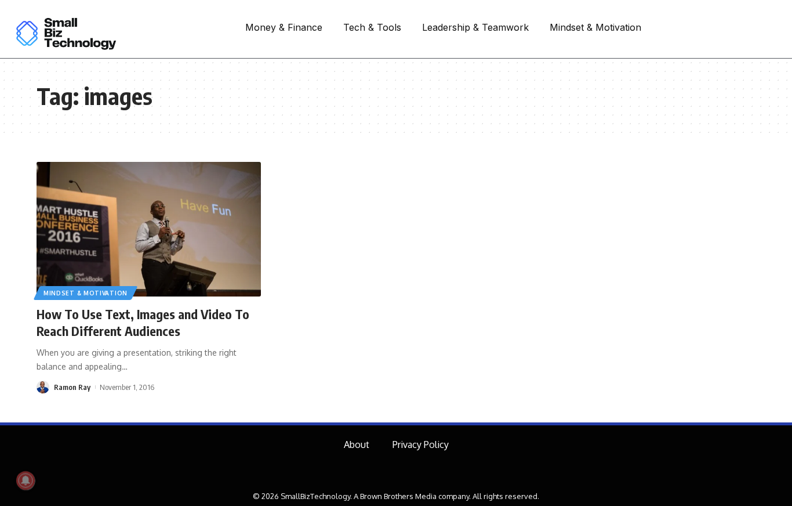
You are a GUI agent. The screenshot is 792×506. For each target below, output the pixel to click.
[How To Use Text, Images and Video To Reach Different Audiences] (149, 229)
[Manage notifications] (25, 480)
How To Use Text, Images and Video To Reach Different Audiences (143, 322)
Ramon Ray (72, 387)
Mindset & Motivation (85, 293)
